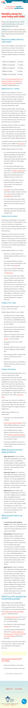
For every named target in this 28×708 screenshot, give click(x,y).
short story (21, 143)
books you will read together (16, 434)
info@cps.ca (13, 705)
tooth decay (9, 273)
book (15, 265)
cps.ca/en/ (6, 705)
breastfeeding (8, 196)
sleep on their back (19, 170)
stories (6, 339)
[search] (22, 2)
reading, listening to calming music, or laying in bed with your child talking (15, 634)
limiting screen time (12, 617)
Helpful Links (9, 689)
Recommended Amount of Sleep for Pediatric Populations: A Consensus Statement (12, 81)
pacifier (7, 189)
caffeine (6, 626)
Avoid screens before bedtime (13, 423)
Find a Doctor (18, 689)
